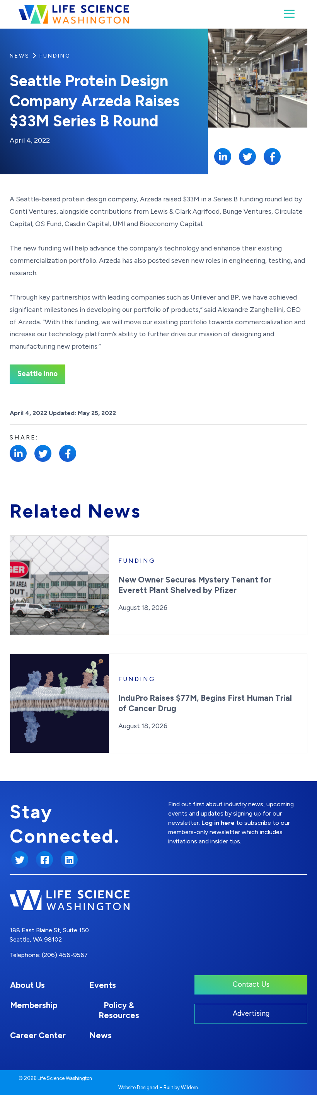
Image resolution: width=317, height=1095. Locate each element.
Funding (54, 56)
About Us (27, 985)
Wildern (189, 1087)
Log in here (218, 822)
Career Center (38, 1035)
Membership (33, 1005)
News (20, 56)
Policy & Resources (119, 1010)
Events (102, 985)
